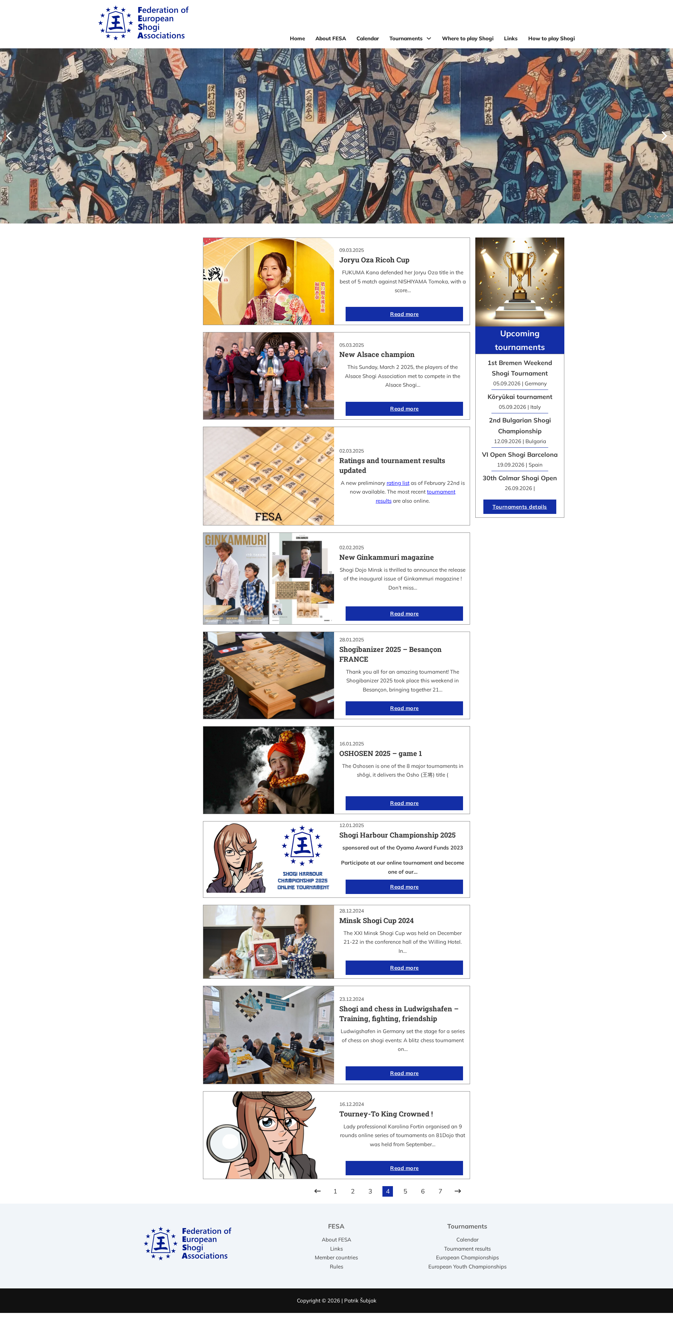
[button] (9, 136)
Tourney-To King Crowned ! (386, 1113)
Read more (404, 314)
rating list (398, 483)
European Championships (467, 1257)
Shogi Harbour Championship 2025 (397, 834)
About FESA (330, 38)
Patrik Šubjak (360, 1300)
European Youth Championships (467, 1266)
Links (511, 38)
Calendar (367, 38)
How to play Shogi (551, 38)
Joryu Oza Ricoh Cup (374, 259)
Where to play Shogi (468, 38)
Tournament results (467, 1248)
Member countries (336, 1257)
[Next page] (458, 1191)
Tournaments (406, 38)
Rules (336, 1266)
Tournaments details (519, 506)
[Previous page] (317, 1191)
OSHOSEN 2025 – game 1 (380, 753)
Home (297, 38)
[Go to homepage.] (143, 24)
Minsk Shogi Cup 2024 (376, 920)
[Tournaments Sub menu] (428, 38)
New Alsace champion (377, 354)
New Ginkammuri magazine (386, 557)
